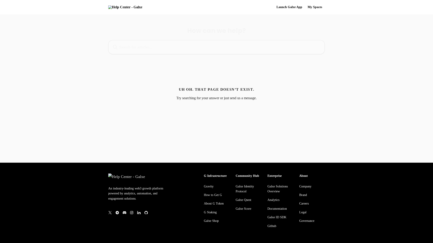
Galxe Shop (211, 221)
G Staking (210, 212)
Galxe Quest (243, 200)
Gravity (209, 186)
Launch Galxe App (289, 7)
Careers (304, 203)
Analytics (273, 200)
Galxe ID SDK (276, 217)
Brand (303, 195)
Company (305, 186)
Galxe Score (243, 208)
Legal (302, 212)
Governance (306, 221)
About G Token (214, 203)
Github (271, 226)
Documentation (277, 208)
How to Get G (213, 195)
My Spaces (315, 7)
